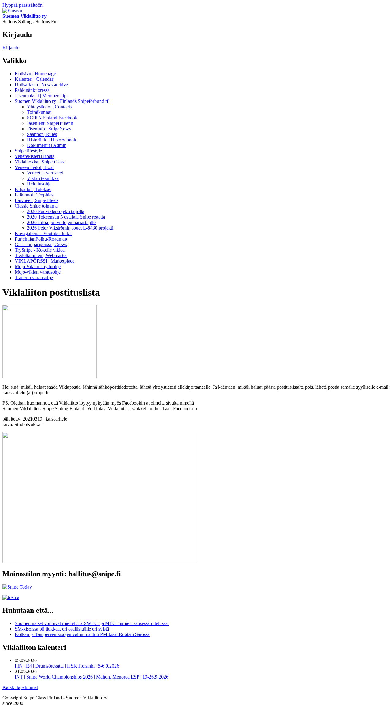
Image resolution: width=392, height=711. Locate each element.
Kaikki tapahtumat (20, 687)
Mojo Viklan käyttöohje (38, 266)
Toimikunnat (39, 112)
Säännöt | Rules (42, 134)
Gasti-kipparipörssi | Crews (41, 244)
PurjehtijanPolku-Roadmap (41, 238)
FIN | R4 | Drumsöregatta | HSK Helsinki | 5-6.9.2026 (67, 665)
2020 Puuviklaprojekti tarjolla (55, 211)
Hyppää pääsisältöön (22, 5)
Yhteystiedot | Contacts (49, 106)
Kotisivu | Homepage (35, 73)
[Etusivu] (12, 10)
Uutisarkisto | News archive (41, 84)
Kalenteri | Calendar (34, 79)
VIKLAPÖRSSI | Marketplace (44, 261)
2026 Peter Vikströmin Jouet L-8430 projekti (70, 227)
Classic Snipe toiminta (36, 205)
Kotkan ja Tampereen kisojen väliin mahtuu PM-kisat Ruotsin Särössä (82, 634)
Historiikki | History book (51, 139)
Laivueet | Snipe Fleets (36, 200)
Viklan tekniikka (43, 178)
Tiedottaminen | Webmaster (41, 255)
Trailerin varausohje (34, 277)
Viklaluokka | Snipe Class (39, 161)
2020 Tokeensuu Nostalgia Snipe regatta (66, 216)
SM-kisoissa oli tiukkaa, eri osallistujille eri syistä (62, 628)
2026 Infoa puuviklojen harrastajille (61, 222)
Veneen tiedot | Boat (34, 167)
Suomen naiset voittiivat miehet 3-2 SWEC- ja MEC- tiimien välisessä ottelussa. (92, 623)
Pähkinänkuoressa (32, 90)
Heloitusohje (39, 183)
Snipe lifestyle (28, 150)
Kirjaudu (11, 47)
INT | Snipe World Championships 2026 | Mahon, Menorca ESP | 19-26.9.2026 (91, 676)
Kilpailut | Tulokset (33, 189)
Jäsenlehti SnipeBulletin (50, 123)
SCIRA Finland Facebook (52, 117)
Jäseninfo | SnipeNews (49, 128)
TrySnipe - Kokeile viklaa (40, 250)
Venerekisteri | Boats (34, 156)
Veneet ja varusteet (45, 172)
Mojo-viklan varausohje (38, 272)
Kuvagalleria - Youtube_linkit (43, 233)
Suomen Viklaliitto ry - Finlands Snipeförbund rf (61, 101)
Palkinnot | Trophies (34, 194)
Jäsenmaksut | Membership (40, 95)
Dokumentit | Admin (46, 145)
